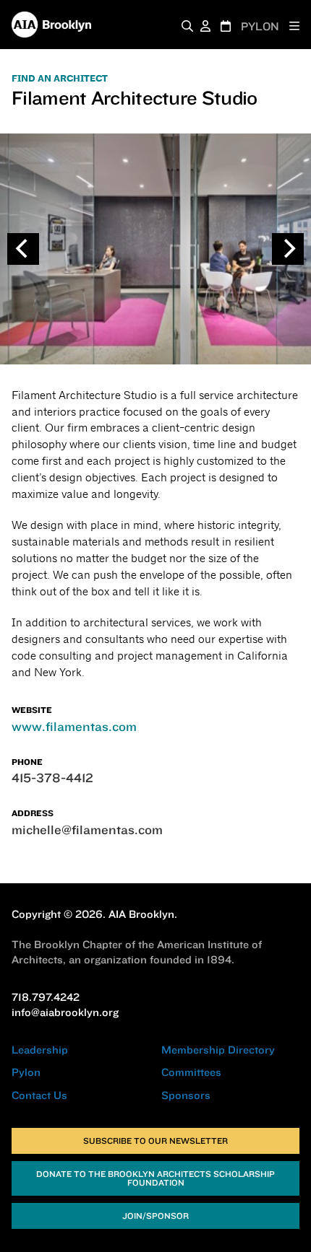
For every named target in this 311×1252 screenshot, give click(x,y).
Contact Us (39, 1095)
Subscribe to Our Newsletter (155, 1140)
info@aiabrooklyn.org (65, 1012)
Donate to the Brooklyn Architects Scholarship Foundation (155, 1178)
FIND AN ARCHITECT (60, 78)
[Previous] (23, 249)
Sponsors (185, 1095)
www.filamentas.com (74, 726)
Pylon (26, 1072)
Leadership (40, 1049)
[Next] (288, 249)
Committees (191, 1072)
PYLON (260, 26)
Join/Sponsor (155, 1215)
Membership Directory (218, 1049)
